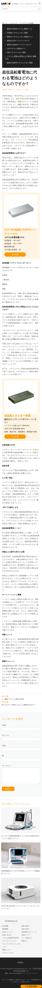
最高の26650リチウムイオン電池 (20, 63)
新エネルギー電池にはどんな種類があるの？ (19, 705)
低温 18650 (25, 926)
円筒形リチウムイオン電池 (17, 33)
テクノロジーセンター (9, 941)
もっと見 (15, 254)
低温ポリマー (25, 935)
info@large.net (11, 921)
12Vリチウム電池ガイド (16, 48)
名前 (4, 725)
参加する (8, 789)
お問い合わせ (6, 935)
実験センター (6, 950)
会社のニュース (7, 932)
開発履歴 (5, 929)
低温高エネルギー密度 (17, 415)
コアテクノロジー (8, 953)
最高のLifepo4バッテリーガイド (19, 45)
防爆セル (24, 941)
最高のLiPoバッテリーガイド (18, 41)
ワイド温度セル (26, 938)
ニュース (13, 23)
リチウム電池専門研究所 (10, 938)
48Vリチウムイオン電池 (16, 52)
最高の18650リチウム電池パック (20, 29)
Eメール (5, 735)
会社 (4, 745)
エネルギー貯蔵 (31, 449)
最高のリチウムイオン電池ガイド (20, 37)
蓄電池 (20, 99)
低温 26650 (25, 929)
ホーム (4, 23)
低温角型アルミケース (29, 932)
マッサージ (6, 766)
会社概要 (5, 926)
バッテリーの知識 (26, 23)
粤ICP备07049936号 (30, 973)
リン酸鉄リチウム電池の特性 (13, 699)
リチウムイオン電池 (23, 140)
